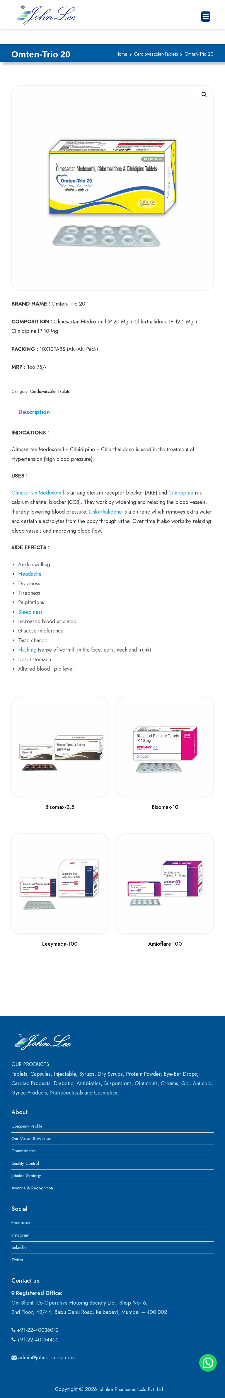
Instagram (20, 1235)
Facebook (20, 1222)
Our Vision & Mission (31, 1138)
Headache (30, 574)
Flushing (27, 650)
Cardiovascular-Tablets (156, 54)
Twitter (17, 1260)
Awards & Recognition (32, 1188)
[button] (204, 94)
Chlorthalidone (105, 512)
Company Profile (26, 1126)
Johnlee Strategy (26, 1175)
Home (121, 54)
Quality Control (25, 1163)
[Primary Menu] (205, 16)
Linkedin (18, 1247)
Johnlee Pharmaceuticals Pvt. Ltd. (131, 1389)
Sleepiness (30, 612)
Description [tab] (34, 412)
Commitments (23, 1151)
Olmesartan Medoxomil (37, 493)
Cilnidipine (180, 493)
